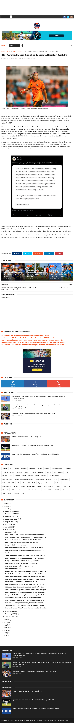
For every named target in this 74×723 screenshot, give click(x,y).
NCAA (23, 483)
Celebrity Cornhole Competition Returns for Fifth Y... (24, 574)
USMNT (50, 490)
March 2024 (9, 611)
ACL (11, 468)
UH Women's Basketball (18, 490)
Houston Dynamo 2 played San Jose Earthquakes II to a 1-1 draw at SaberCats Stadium (37, 273)
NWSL (14, 51)
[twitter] (68, 17)
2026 (5, 504)
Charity (47, 468)
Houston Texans (7, 479)
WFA (4, 493)
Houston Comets (27, 476)
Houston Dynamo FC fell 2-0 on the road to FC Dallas (24, 548)
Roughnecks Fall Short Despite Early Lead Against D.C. (24, 595)
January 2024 (10, 617)
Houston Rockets (54, 476)
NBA (18, 483)
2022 (5, 622)
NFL (29, 483)
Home (3, 45)
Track (64, 486)
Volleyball (64, 490)
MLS (13, 483)
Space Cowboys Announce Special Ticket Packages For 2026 (33, 445)
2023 (5, 620)
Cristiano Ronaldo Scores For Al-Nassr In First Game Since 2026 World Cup (28, 338)
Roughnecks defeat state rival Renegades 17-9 (22, 561)
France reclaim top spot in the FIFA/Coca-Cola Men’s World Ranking (36, 454)
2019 (5, 630)
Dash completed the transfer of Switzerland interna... (25, 597)
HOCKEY (17, 476)
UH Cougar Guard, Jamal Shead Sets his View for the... (24, 587)
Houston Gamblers (41, 476)
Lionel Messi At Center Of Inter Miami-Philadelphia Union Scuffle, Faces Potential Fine (32, 345)
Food (66, 472)
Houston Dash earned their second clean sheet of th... (25, 550)
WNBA (9, 493)
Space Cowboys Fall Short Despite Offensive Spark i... (24, 558)
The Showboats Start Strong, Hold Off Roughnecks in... (25, 605)
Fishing (60, 472)
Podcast (58, 483)
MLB (9, 483)
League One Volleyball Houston (24, 479)
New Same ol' (10, 553)
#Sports (5, 468)
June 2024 (9, 527)
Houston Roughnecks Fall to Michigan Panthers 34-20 (24, 584)
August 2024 (10, 522)
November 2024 (11, 514)
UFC (70, 486)
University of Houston (34, 490)
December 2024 (11, 511)
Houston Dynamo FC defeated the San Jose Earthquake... (26, 608)
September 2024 (11, 519)
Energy (49, 472)
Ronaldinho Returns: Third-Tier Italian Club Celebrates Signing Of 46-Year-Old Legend (33, 342)
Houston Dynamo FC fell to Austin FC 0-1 (19, 566)
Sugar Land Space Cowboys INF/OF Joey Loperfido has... (25, 576)
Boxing (40, 468)
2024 (6, 509)
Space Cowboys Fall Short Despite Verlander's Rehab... (25, 592)
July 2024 (9, 524)
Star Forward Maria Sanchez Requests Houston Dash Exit (25, 571)
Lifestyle (48, 479)
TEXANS (58, 486)
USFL (44, 490)
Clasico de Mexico (57, 468)
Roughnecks (31, 486)
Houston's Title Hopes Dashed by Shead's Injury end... (24, 603)
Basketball (32, 468)
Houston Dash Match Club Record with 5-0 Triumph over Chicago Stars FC (59, 274)
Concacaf (68, 468)
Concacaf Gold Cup (8, 472)
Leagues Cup (40, 479)
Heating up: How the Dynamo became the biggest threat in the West (13, 274)
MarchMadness (64, 479)
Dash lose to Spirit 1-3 (13, 569)
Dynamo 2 (41, 472)
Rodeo (23, 486)
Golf (11, 476)
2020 (6, 628)
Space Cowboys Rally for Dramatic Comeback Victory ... (25, 537)
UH (7, 490)
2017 (5, 636)
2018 (5, 633)
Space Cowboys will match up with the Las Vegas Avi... (24, 600)
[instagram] (71, 17)
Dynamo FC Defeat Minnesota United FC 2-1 (21, 582)
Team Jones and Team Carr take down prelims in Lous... (25, 555)
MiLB (4, 483)
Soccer (20, 51)
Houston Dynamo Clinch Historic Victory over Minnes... (25, 579)
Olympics (41, 483)
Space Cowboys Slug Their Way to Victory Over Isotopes (25, 590)
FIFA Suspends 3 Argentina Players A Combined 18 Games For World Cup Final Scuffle (32, 340)
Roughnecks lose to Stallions (15, 545)
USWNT (57, 490)
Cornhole (19, 472)
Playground (49, 483)
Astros (17, 468)
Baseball (23, 468)
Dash (8, 51)
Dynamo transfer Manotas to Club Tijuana (26, 437)
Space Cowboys (48, 486)
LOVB (55, 479)
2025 (5, 506)
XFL (23, 493)
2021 (5, 625)
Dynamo (5, 265)
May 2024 (9, 530)
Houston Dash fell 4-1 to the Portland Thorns (21, 563)
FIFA (55, 472)
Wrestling (16, 493)
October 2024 (10, 516)
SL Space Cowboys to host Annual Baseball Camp (23, 540)
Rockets (16, 486)
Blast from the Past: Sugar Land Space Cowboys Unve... (25, 534)
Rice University (7, 486)
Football (5, 476)
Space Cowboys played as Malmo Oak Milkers (21, 542)
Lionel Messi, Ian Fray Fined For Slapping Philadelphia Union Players (25, 335)
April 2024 (9, 532)
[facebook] (64, 17)
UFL (3, 490)
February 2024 (10, 614)
